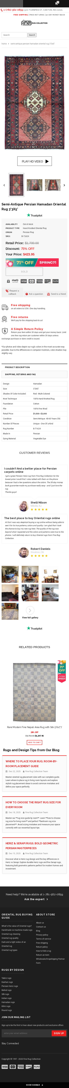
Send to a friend (58, 294)
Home (4, 44)
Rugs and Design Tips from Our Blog (31, 750)
